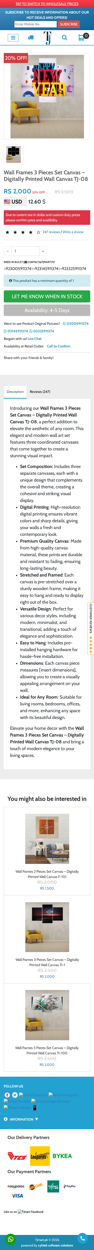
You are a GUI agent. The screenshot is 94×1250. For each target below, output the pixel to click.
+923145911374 (45, 268)
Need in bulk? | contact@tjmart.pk (29, 262)
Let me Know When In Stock (47, 296)
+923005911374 (17, 268)
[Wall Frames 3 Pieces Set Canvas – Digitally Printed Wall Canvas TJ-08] (47, 96)
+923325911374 (73, 268)
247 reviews (51, 232)
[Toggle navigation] (13, 37)
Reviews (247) (40, 391)
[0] (81, 37)
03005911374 (77, 323)
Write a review (73, 232)
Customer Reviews (91, 620)
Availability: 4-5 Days (47, 310)
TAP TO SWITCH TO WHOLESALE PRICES (47, 4)
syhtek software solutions (55, 1245)
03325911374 (43, 331)
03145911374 (17, 331)
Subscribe (69, 24)
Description (15, 391)
